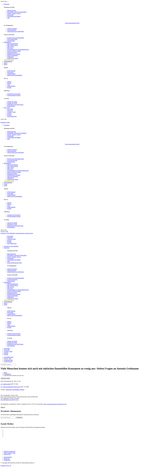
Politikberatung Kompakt (13, 54)
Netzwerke (10, 110)
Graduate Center (11, 112)
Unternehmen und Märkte (13, 16)
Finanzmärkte (15, 389)
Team (8, 84)
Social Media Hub (12, 116)
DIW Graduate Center (9, 453)
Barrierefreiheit (8, 457)
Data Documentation (12, 55)
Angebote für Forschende (13, 94)
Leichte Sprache (8, 361)
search (2, 1)
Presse (5, 63)
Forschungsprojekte (12, 39)
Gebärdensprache (8, 360)
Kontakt (9, 87)
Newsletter (3, 420)
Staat (8, 18)
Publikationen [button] (7, 42)
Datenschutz (7, 460)
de (7, 231)
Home (5, 372)
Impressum (7, 458)
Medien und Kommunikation (14, 75)
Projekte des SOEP (12, 103)
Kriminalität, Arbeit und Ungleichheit (16, 12)
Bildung (22, 389)
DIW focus (10, 48)
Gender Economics (12, 28)
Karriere (9, 113)
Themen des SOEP (12, 101)
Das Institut (10, 109)
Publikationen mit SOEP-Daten (15, 104)
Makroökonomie (11, 10)
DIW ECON (7, 454)
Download (5, 384)
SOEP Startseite (11, 71)
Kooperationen (11, 106)
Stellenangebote (11, 86)
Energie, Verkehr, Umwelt (14, 13)
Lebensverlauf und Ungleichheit (15, 31)
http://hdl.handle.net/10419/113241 (10, 399)
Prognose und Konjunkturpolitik (15, 37)
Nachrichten (10, 72)
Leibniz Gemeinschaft (9, 451)
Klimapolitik (10, 15)
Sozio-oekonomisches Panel (72, 23)
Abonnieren (19, 417)
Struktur (9, 81)
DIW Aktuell (10, 46)
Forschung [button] (6, 4)
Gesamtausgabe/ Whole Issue (10, 387)
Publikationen (7, 374)
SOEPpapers (10, 57)
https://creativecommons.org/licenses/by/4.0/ (55, 404)
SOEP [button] (5, 64)
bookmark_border (5, 122)
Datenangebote (11, 40)
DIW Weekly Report (12, 45)
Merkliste (11, 246)
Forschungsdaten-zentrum (13, 95)
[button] (4, 1)
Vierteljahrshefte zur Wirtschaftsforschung (18, 49)
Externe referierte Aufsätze (14, 51)
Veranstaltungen (8, 61)
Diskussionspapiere (12, 52)
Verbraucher (9, 389)
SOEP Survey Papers (12, 58)
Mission (9, 83)
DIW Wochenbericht (12, 43)
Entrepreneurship (11, 30)
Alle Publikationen (9, 60)
